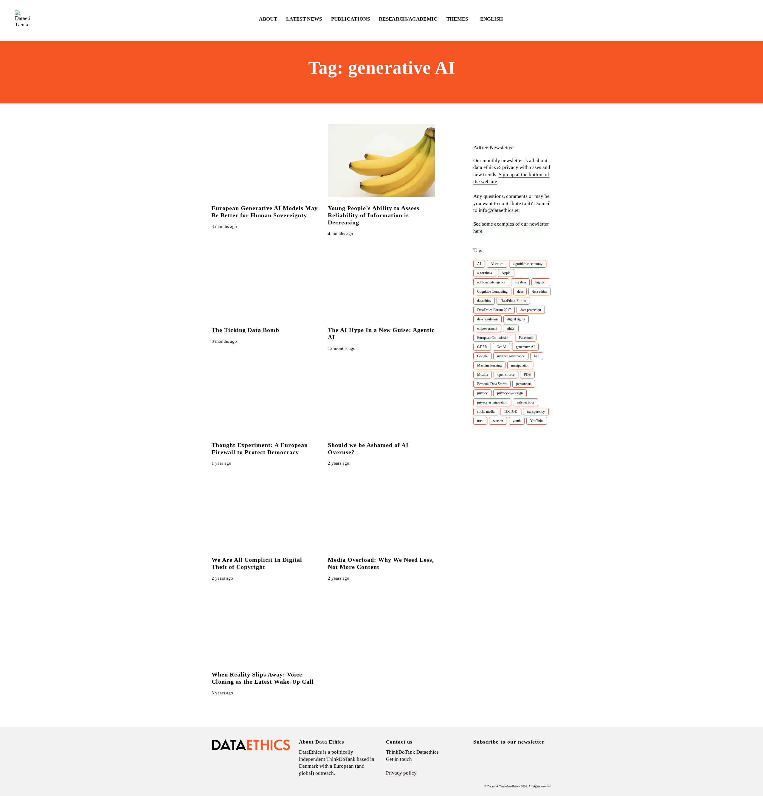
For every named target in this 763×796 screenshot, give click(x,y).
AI (479, 264)
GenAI (501, 347)
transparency (536, 411)
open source (505, 375)
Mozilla (482, 375)
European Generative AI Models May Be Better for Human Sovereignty (265, 211)
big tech (540, 282)
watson (498, 421)
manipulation (520, 365)
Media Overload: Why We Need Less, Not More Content (381, 563)
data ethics (539, 291)
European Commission (493, 338)
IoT (536, 356)
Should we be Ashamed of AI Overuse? (368, 448)
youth (517, 421)
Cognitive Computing (492, 291)
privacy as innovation (492, 402)
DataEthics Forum (513, 301)
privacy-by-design (510, 393)
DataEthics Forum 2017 (494, 310)
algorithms (484, 273)
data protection (530, 310)
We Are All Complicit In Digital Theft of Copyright (257, 563)
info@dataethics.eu (499, 210)
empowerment (487, 328)
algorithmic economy (527, 264)
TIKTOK (510, 411)
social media (485, 411)
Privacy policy (401, 773)
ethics (511, 328)
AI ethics (497, 264)
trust (480, 421)
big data (520, 282)
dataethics (484, 301)
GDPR (482, 347)
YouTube (536, 421)
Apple (506, 273)
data (520, 291)
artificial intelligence (491, 282)
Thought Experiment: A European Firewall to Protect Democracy (260, 448)
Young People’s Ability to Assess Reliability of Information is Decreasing (373, 215)
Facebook (526, 338)
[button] (494, 19)
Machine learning (489, 365)
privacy (482, 393)
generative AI (525, 347)
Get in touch (399, 759)
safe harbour (525, 402)
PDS (527, 375)
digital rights (516, 319)
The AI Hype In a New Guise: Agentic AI (381, 333)
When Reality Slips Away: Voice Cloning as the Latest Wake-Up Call (263, 678)
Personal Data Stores (492, 384)
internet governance (511, 356)
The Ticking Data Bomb (245, 330)
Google (482, 356)
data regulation (487, 319)
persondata (523, 384)
